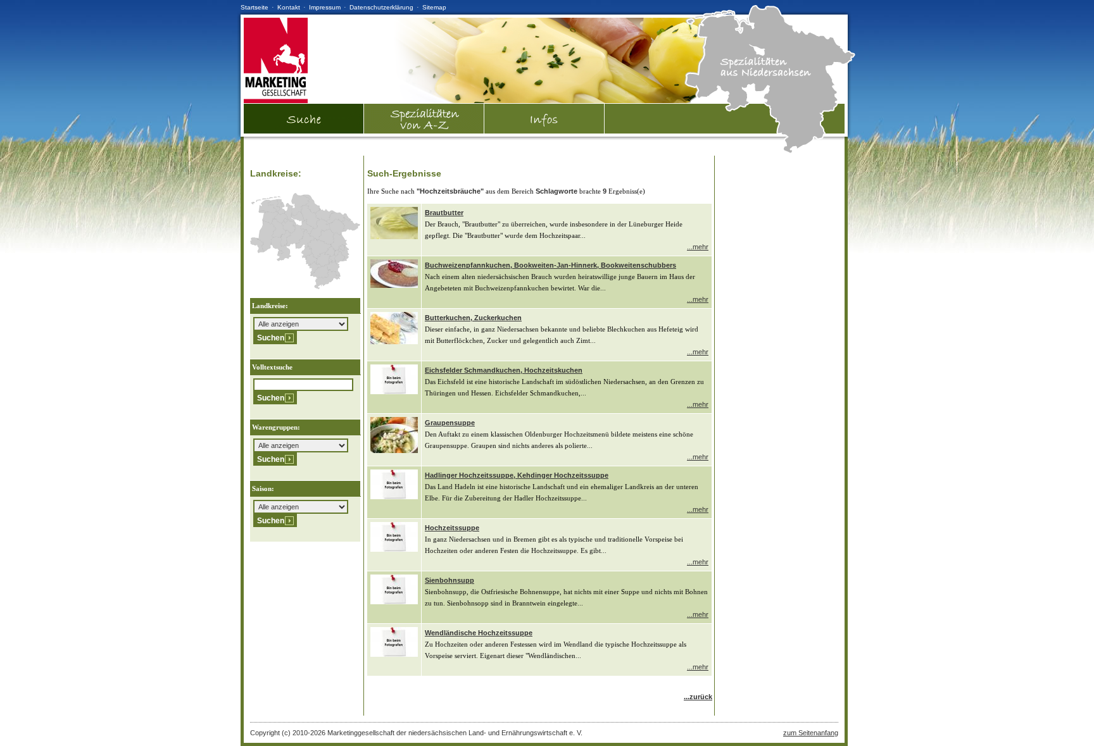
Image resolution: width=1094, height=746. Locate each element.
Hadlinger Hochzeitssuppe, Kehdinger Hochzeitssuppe (516, 475)
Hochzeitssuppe (452, 528)
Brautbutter (444, 212)
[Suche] (304, 131)
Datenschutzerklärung (381, 7)
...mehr (697, 247)
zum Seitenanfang (810, 733)
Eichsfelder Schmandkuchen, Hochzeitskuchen (503, 370)
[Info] (544, 119)
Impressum (325, 7)
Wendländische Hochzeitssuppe (478, 633)
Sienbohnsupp (449, 580)
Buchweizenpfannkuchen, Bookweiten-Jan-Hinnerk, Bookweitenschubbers (550, 265)
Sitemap (434, 7)
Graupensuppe (450, 422)
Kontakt (288, 7)
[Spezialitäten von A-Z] (424, 131)
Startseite (254, 7)
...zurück (698, 696)
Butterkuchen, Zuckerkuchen (473, 317)
